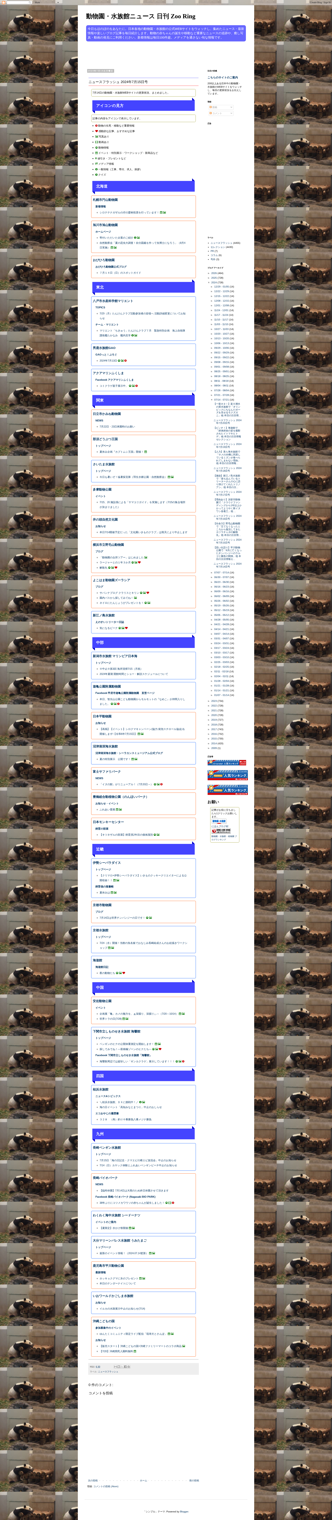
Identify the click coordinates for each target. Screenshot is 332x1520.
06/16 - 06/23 (222, 586)
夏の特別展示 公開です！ (115, 759)
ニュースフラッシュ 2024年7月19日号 (228, 445)
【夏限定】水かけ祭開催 (114, 1227)
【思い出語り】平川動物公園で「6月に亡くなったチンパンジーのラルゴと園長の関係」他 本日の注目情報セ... (228, 553)
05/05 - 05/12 (222, 615)
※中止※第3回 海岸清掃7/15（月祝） (121, 668)
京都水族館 (100, 930)
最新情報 (100, 1272)
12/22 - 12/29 (222, 291)
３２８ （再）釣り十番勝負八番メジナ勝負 (125, 1119)
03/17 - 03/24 (222, 648)
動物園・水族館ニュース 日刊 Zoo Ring (140, 16)
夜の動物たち (107, 972)
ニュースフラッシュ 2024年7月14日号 (228, 565)
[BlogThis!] (119, 1366)
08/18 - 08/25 (222, 376)
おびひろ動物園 (104, 260)
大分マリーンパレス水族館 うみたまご (120, 1240)
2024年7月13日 (108, 360)
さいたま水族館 (104, 464)
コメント (217, 113)
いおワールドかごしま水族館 (113, 1296)
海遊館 (97, 960)
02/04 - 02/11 (221, 676)
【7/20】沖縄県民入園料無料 (116, 1351)
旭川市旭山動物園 (105, 225)
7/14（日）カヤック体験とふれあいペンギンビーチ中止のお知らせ (138, 1165)
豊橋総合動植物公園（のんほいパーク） (121, 797)
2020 (214, 715)
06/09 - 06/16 (222, 591)
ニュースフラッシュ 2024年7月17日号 (228, 493)
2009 (214, 748)
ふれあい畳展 (107, 809)
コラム (214, 255)
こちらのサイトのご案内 (223, 77)
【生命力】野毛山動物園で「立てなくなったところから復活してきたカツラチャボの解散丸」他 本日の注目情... (227, 529)
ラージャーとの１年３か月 (115, 562)
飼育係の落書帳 (104, 886)
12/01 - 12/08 (222, 305)
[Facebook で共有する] (125, 1366)
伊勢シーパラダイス (107, 862)
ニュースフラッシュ (108, 1371)
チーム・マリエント (107, 324)
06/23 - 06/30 (222, 582)
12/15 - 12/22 (222, 296)
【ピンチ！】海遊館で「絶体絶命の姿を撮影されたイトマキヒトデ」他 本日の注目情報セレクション (227, 433)
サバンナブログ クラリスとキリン (119, 592)
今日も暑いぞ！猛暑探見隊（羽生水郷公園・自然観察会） (133, 476)
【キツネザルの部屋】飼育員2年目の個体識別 (126, 834)
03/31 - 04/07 (222, 638)
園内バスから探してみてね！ (116, 597)
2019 (214, 719)
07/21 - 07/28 (222, 395)
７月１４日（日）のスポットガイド (120, 272)
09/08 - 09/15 (222, 362)
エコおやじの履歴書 (107, 1113)
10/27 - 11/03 (221, 329)
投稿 (214, 107)
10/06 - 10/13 (222, 343)
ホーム (143, 1480)
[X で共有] (122, 1366)
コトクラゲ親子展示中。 (114, 385)
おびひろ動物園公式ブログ (111, 266)
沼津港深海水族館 (105, 746)
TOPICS (100, 307)
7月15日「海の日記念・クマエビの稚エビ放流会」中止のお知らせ (138, 1160)
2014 (214, 743)
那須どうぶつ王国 (105, 439)
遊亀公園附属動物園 (107, 686)
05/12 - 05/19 (222, 610)
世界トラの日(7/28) (111, 1018)
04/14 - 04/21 (222, 629)
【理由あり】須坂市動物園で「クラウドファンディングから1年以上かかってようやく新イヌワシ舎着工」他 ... (228, 505)
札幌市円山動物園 (105, 199)
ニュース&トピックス (108, 1096)
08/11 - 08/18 (221, 380)
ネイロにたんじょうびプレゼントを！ (122, 602)
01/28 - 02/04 (222, 681)
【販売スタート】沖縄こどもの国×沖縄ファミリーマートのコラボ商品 (141, 1346)
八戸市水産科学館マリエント (113, 301)
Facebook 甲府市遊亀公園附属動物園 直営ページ (125, 692)
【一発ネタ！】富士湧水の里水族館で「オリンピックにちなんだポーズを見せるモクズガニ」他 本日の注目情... (227, 409)
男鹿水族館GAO (104, 348)
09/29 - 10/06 (222, 348)
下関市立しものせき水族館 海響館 (116, 1031)
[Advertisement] (153, 55)
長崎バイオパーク (105, 1178)
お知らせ (100, 526)
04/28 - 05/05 (222, 619)
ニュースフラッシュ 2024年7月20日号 (228, 422)
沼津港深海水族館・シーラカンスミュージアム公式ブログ (129, 753)
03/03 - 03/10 (222, 657)
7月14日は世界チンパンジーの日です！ (122, 917)
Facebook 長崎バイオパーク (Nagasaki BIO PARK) (125, 1196)
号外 (213, 259)
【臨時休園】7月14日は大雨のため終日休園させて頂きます (134, 1190)
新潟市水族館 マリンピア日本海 (115, 656)
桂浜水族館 (100, 1089)
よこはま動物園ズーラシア (111, 580)
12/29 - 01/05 (222, 286)
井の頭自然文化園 (105, 519)
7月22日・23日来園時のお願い (117, 426)
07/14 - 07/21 (222, 399)
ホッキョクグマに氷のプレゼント (119, 1278)
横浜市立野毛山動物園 (108, 544)
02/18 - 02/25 (222, 666)
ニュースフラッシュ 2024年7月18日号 (228, 469)
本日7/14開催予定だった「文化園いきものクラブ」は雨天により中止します (143, 532)
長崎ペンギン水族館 (107, 1147)
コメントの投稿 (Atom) (105, 1486)
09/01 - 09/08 (222, 366)
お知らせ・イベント (107, 803)
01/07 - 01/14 (222, 695)
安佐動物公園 (102, 1001)
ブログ (99, 551)
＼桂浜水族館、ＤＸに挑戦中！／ (119, 1102)
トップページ (103, 445)
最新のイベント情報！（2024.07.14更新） (124, 1253)
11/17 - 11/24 (221, 315)
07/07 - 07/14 (222, 572)
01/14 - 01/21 (222, 690)
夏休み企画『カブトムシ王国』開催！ (122, 451)
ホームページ (103, 231)
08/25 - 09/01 (222, 371)
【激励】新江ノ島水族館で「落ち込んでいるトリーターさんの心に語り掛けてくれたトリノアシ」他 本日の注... (227, 481)
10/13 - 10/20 (222, 338)
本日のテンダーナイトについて (118, 1283)
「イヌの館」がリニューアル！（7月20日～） (126, 784)
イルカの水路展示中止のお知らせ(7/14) (122, 1308)
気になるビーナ (109, 628)
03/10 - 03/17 (222, 652)
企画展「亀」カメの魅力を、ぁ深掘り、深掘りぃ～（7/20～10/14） (139, 1013)
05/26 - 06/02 (222, 600)
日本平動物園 (102, 716)
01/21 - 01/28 (222, 685)
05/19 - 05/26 (222, 605)
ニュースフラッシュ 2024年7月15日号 (228, 541)
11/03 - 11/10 (221, 324)
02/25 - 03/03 (222, 662)
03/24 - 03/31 (222, 643)
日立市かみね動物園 (107, 414)
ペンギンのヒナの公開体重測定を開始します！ (127, 1043)
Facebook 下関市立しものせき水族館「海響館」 (123, 1055)
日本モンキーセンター (108, 822)
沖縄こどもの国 (104, 1321)
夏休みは (105, 892)
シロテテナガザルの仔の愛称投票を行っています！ (129, 212)
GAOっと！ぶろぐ (106, 354)
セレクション (218, 247)
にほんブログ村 (219, 826)
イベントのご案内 (105, 1221)
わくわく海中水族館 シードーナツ (116, 1215)
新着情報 (100, 206)
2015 (214, 738)
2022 (214, 705)
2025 (214, 277)
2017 (214, 729)
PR (212, 251)
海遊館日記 (101, 966)
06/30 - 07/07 (222, 577)
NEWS (99, 420)
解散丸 (103, 567)
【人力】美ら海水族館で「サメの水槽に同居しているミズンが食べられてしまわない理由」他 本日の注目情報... (227, 457)
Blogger (184, 1511)
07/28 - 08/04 (222, 390)
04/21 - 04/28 (222, 624)
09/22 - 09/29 (222, 352)
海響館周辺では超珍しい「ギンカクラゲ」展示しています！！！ (137, 1061)
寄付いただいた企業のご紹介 (116, 237)
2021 (214, 710)
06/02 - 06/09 (222, 596)
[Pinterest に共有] (128, 1366)
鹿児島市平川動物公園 (108, 1265)
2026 (214, 273)
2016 (214, 734)
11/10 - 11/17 (221, 319)
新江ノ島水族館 (104, 615)
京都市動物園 (102, 905)
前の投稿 (194, 1480)
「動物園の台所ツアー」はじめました (122, 557)
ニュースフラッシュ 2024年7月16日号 (228, 517)
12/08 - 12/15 (222, 300)
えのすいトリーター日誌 (109, 621)
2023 (214, 701)
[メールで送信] (115, 1366)
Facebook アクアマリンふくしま (114, 379)
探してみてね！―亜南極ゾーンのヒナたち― (125, 1049)
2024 (214, 282)
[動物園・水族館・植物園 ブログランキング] (220, 832)
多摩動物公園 (102, 489)
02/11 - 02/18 (221, 671)
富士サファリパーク (107, 771)
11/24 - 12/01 (221, 310)
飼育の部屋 (101, 828)
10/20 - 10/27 (222, 333)
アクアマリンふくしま (108, 373)
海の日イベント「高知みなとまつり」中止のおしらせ (131, 1107)
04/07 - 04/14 (222, 633)
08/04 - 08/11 (221, 385)
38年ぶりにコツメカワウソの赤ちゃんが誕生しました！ (132, 1202)
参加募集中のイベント (108, 1327)
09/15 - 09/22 (222, 357)
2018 (214, 724)
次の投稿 (93, 1480)
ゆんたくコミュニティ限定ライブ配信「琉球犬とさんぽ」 (133, 1333)
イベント (100, 496)
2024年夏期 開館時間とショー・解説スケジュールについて (134, 673)
